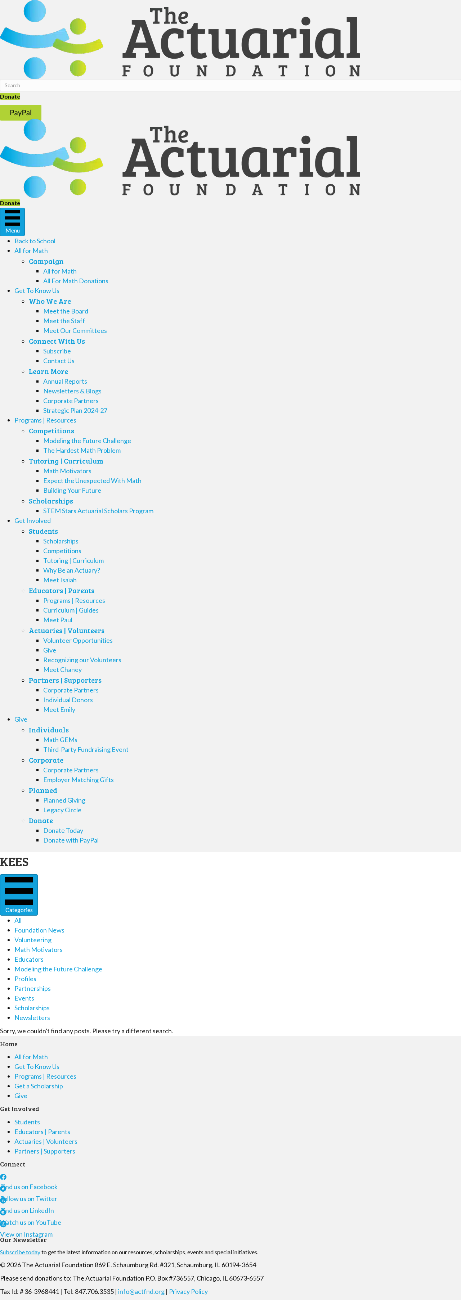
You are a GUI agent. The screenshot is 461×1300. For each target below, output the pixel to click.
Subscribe (57, 351)
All (18, 920)
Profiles (25, 979)
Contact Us (59, 361)
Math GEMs (60, 740)
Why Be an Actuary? (71, 570)
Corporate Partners (71, 401)
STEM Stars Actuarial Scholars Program (98, 511)
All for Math (31, 250)
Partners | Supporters (65, 680)
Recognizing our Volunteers (82, 660)
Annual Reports (65, 381)
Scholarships (51, 501)
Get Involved (32, 520)
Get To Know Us (36, 290)
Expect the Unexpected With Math (92, 480)
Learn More (48, 371)
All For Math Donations (75, 281)
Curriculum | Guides (71, 610)
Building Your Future (72, 490)
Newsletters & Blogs (72, 391)
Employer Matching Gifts (78, 780)
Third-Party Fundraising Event (86, 749)
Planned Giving (64, 800)
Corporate (46, 760)
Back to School (34, 241)
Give (49, 650)
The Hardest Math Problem (82, 450)
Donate (41, 820)
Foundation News (39, 930)
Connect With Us (57, 341)
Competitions (51, 430)
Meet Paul (57, 620)
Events (24, 998)
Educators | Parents (61, 590)
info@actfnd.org (141, 1291)
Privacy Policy (188, 1291)
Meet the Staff (64, 321)
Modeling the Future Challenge (87, 440)
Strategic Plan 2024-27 (75, 410)
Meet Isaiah (60, 580)
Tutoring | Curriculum (66, 461)
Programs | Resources (45, 420)
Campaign (46, 261)
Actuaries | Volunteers (66, 630)
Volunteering (33, 940)
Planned (43, 790)
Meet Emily (59, 709)
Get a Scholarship (38, 1086)
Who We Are (50, 301)
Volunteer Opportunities (78, 640)
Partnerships (32, 988)
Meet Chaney (62, 669)
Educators (29, 959)
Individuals (49, 730)
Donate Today (63, 830)
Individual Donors (68, 700)
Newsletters (32, 1017)
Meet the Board (65, 311)
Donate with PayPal (71, 840)
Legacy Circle (62, 810)
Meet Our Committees (75, 330)
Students (43, 531)
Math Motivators (67, 471)
